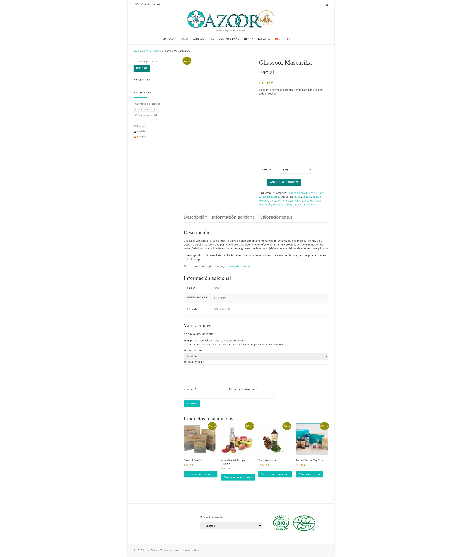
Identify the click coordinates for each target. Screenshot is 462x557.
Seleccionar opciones (201, 474)
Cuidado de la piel (146, 115)
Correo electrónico (243, 389)
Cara (302, 193)
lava (306, 200)
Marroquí (315, 200)
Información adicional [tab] (234, 217)
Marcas (145, 50)
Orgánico (308, 204)
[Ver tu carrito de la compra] (326, 4)
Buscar (141, 68)
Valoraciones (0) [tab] (276, 217)
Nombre (190, 389)
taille (266, 169)
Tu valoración (194, 362)
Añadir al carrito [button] (309, 474)
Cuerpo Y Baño (315, 193)
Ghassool (156, 50)
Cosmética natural (146, 109)
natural (297, 204)
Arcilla (297, 196)
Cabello (293, 193)
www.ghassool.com (240, 266)
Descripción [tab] (195, 217)
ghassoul (296, 200)
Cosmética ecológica (147, 103)
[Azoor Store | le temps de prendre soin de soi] (231, 19)
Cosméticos (283, 200)
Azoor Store (150, 550)
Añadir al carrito (284, 182)
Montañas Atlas (282, 204)
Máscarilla (265, 204)
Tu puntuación (194, 350)
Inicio (136, 50)
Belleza (306, 196)
